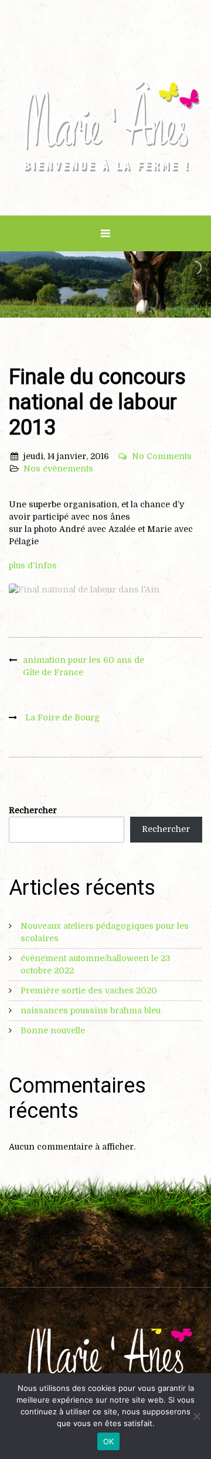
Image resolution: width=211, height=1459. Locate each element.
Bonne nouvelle (53, 1030)
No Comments (162, 456)
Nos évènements (58, 468)
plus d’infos (33, 565)
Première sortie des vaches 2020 (89, 990)
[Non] (196, 1416)
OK (108, 1441)
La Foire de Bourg (62, 717)
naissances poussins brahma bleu (91, 1010)
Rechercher (33, 810)
